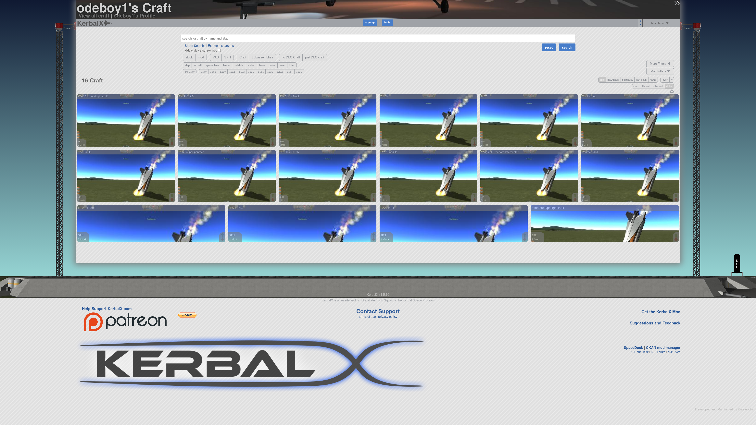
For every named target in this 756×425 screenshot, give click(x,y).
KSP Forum (658, 351)
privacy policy (387, 316)
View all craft (94, 15)
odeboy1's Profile (134, 15)
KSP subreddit (640, 351)
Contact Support (378, 311)
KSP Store (674, 351)
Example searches (221, 45)
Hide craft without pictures (201, 50)
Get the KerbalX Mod (660, 311)
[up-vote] (172, 140)
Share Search (194, 45)
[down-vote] (172, 144)
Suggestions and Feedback (655, 323)
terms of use (367, 316)
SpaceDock (633, 347)
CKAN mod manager (663, 347)
